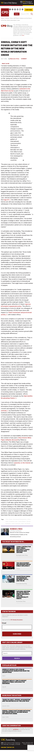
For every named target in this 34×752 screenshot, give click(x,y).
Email (4, 623)
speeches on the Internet (22, 463)
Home (2, 18)
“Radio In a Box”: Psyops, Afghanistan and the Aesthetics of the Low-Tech (16, 700)
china (6, 519)
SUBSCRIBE (28, 9)
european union (13, 521)
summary (4, 410)
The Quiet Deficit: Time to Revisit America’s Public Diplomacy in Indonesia (14, 682)
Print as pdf (5, 63)
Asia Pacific (27, 523)
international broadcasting (19, 519)
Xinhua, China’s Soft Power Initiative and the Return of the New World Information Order (16, 712)
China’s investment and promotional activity (16, 313)
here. (23, 35)
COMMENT (24, 58)
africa (22, 523)
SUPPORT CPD (10, 747)
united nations (22, 521)
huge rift (6, 200)
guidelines (16, 729)
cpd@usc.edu (30, 744)
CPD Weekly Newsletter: (16, 619)
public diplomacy (16, 523)
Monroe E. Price (14, 58)
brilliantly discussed (11, 440)
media (10, 519)
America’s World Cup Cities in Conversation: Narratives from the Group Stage (15, 671)
